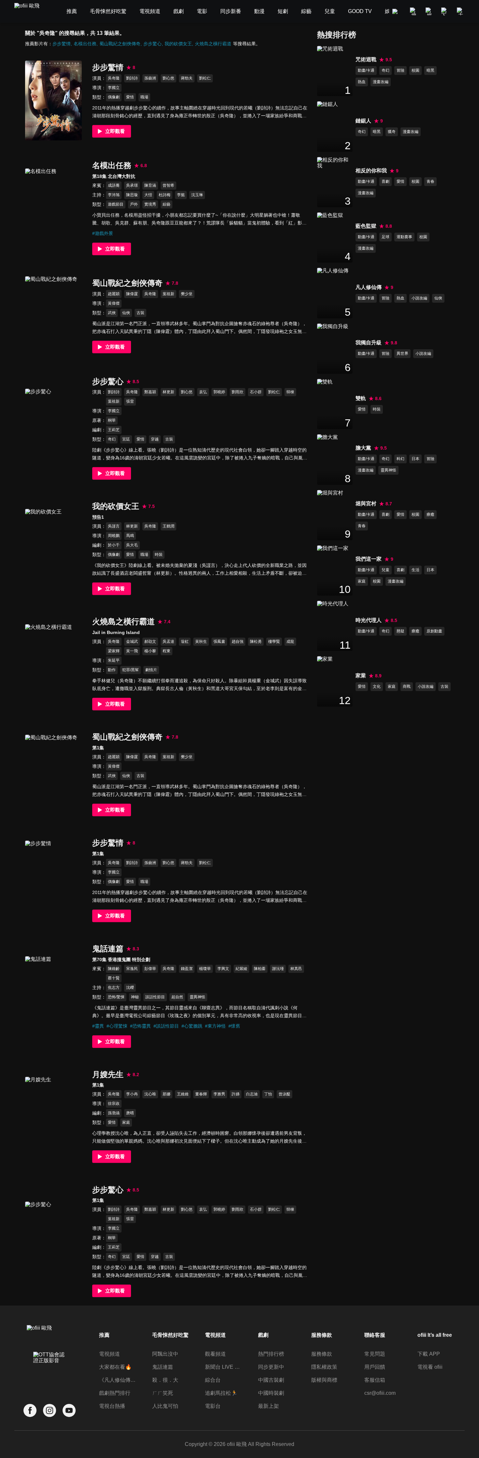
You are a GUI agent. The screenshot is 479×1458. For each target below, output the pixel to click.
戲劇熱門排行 (114, 1393)
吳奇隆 (114, 78)
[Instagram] (49, 1410)
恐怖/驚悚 (116, 997)
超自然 (177, 997)
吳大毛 (132, 545)
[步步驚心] (53, 429)
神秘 (135, 997)
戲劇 (263, 1335)
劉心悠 (168, 78)
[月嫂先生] (53, 1117)
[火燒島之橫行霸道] (53, 664)
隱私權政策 (324, 1367)
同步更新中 (271, 1367)
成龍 (290, 641)
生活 (415, 570)
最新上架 (268, 1406)
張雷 (130, 401)
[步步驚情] (53, 100)
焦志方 (114, 987)
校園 (415, 70)
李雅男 (219, 1094)
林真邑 (296, 968)
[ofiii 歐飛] (30, 11)
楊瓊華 (205, 968)
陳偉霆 (132, 294)
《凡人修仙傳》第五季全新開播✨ (118, 1380)
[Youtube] (69, 1410)
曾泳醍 (284, 1094)
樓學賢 (274, 641)
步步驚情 (61, 43)
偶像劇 (114, 97)
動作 (112, 670)
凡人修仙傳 (369, 287)
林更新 (168, 392)
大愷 (148, 195)
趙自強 (237, 641)
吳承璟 (132, 185)
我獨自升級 (369, 342)
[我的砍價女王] (53, 549)
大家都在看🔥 (115, 1367)
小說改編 (419, 298)
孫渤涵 (114, 1113)
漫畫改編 (380, 81)
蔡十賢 (114, 978)
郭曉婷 (219, 392)
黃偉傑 (114, 303)
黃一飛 (132, 651)
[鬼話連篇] (53, 996)
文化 (377, 686)
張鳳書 (219, 641)
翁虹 (185, 641)
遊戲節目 (115, 204)
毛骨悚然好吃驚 (170, 1335)
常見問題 (374, 1354)
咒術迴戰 (366, 59)
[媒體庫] (429, 11)
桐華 (112, 420)
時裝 (159, 554)
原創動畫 (434, 631)
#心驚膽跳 (191, 1026)
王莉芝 (114, 429)
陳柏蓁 (260, 968)
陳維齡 (114, 968)
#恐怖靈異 (140, 1026)
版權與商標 (324, 1380)
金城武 (132, 641)
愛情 (130, 97)
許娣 (236, 1094)
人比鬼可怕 (165, 1406)
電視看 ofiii (430, 1367)
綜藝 (166, 204)
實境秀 (150, 204)
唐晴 (130, 1113)
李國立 (114, 87)
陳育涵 (150, 185)
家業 (361, 675)
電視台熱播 (112, 1406)
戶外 (134, 204)
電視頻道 (109, 1354)
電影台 (213, 1406)
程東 (166, 651)
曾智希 (168, 185)
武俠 (112, 312)
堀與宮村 (366, 503)
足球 (385, 237)
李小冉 (132, 1094)
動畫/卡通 (366, 70)
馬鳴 (130, 535)
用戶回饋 (374, 1367)
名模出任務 (85, 43)
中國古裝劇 (271, 1380)
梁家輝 (114, 651)
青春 (430, 181)
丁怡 (268, 1094)
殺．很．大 (165, 1380)
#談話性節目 (166, 1026)
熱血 (362, 81)
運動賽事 (404, 237)
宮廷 (126, 439)
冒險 (400, 70)
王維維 (183, 1094)
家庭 (126, 1122)
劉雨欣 (237, 392)
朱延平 (114, 660)
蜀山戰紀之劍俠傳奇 (119, 43)
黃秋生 (201, 641)
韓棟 (290, 392)
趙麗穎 (114, 294)
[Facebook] (29, 1410)
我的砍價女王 (178, 43)
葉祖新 (168, 294)
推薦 (104, 1335)
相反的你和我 (371, 170)
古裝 (140, 312)
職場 (144, 97)
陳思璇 (132, 195)
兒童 (385, 570)
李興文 (223, 968)
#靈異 (98, 1026)
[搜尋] (414, 11)
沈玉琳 (197, 195)
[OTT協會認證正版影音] (49, 1372)
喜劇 (385, 181)
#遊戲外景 (102, 233)
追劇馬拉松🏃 (221, 1393)
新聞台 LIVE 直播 (224, 1367)
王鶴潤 (168, 526)
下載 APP (428, 1354)
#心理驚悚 (117, 1026)
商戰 (407, 686)
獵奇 (392, 131)
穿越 (155, 439)
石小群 (256, 392)
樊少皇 (187, 294)
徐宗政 (114, 1103)
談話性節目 (155, 997)
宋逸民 (132, 968)
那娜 (166, 1094)
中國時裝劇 (271, 1393)
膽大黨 (363, 448)
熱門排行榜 (271, 1354)
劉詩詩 (132, 78)
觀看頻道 (215, 1354)
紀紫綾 (241, 968)
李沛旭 (114, 195)
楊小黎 (150, 651)
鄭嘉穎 (150, 392)
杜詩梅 (164, 195)
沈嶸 (130, 987)
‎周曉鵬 (114, 535)
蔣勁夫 (187, 78)
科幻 (400, 458)
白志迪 (252, 1094)
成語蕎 (114, 185)
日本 (415, 458)
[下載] (445, 11)
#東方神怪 (215, 1026)
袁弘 (203, 392)
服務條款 (321, 1354)
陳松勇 (256, 641)
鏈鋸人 (363, 120)
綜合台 (213, 1380)
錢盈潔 (187, 968)
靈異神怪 (197, 997)
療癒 (430, 514)
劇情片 (151, 670)
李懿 (181, 195)
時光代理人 (369, 620)
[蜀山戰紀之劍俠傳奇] (53, 316)
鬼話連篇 (162, 1367)
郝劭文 (150, 641)
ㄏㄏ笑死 (162, 1393)
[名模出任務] (53, 208)
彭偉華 (150, 968)
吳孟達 (168, 641)
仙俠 (126, 312)
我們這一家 (369, 559)
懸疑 (400, 631)
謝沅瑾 (278, 968)
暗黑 (430, 70)
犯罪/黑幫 (130, 670)
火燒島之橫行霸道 (213, 43)
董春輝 (201, 1094)
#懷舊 (234, 1026)
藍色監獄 (366, 226)
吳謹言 (114, 526)
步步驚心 (152, 43)
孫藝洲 (150, 78)
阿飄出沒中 (165, 1354)
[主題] (461, 11)
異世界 (402, 353)
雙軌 (361, 398)
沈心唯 (150, 1094)
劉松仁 (205, 78)
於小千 (114, 545)
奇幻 (112, 439)
